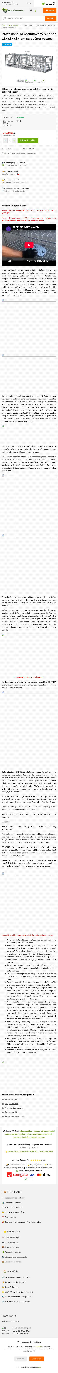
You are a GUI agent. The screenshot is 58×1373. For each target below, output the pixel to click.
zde (39, 1367)
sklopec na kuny (38, 1137)
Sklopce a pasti (13, 25)
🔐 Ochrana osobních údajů (13, 1212)
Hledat (50, 18)
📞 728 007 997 (7, 2)
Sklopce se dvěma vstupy (16, 1116)
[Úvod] (13, 10)
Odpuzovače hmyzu (13, 1262)
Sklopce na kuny (12, 1104)
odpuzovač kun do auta (44, 1131)
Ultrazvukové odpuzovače (16, 1257)
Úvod (3, 25)
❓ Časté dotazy (9, 1217)
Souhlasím (36, 1359)
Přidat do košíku (27, 140)
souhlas (39, 1347)
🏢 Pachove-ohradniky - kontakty (16, 1277)
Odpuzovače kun (12, 1242)
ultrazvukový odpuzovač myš (39, 1134)
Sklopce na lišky (11, 1112)
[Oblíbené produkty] (31, 10)
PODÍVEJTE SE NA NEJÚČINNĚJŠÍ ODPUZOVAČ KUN (30, 1152)
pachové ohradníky (21, 1137)
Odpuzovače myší (12, 1237)
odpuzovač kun (26, 1131)
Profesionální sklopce (14, 1108)
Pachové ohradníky (13, 1252)
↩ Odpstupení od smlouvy (13, 1198)
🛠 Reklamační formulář (12, 1207)
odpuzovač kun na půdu (15, 1134)
